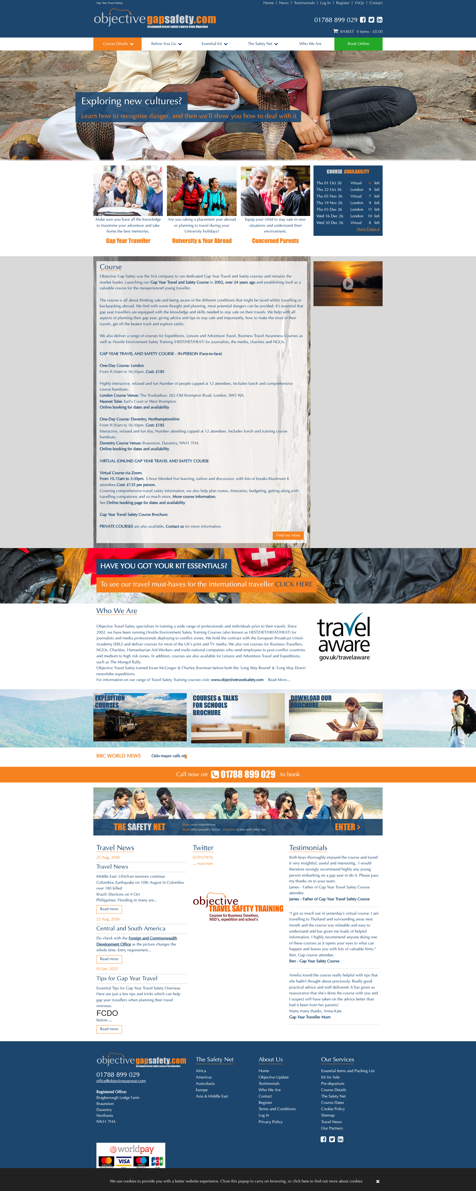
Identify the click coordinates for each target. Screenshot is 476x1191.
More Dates (367, 229)
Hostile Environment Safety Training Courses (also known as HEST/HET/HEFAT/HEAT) (218, 633)
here (305, 1181)
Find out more (288, 535)
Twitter (203, 848)
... (203, 864)
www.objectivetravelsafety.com (237, 680)
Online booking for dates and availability (134, 407)
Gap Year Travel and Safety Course (179, 283)
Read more (109, 909)
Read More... (279, 680)
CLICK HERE (294, 584)
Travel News (115, 848)
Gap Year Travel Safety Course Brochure (133, 515)
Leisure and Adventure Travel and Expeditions (261, 656)
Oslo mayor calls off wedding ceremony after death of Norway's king (210, 756)
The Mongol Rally (125, 662)
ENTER (346, 827)
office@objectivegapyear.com (121, 1081)
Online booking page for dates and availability (146, 503)
